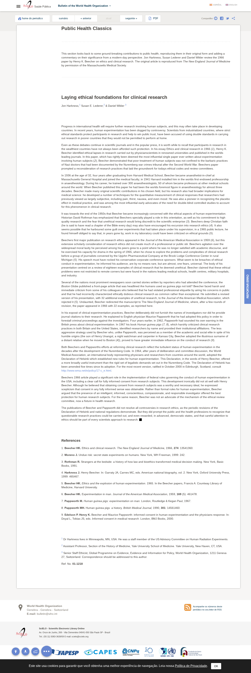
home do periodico (32, 18)
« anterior (86, 18)
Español (217, 5)
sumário (63, 18)
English (233, 5)
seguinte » (131, 18)
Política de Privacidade (191, 666)
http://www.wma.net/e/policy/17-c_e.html (86, 370)
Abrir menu (20, 6)
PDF (155, 18)
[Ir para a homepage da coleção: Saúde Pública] (28, 5)
